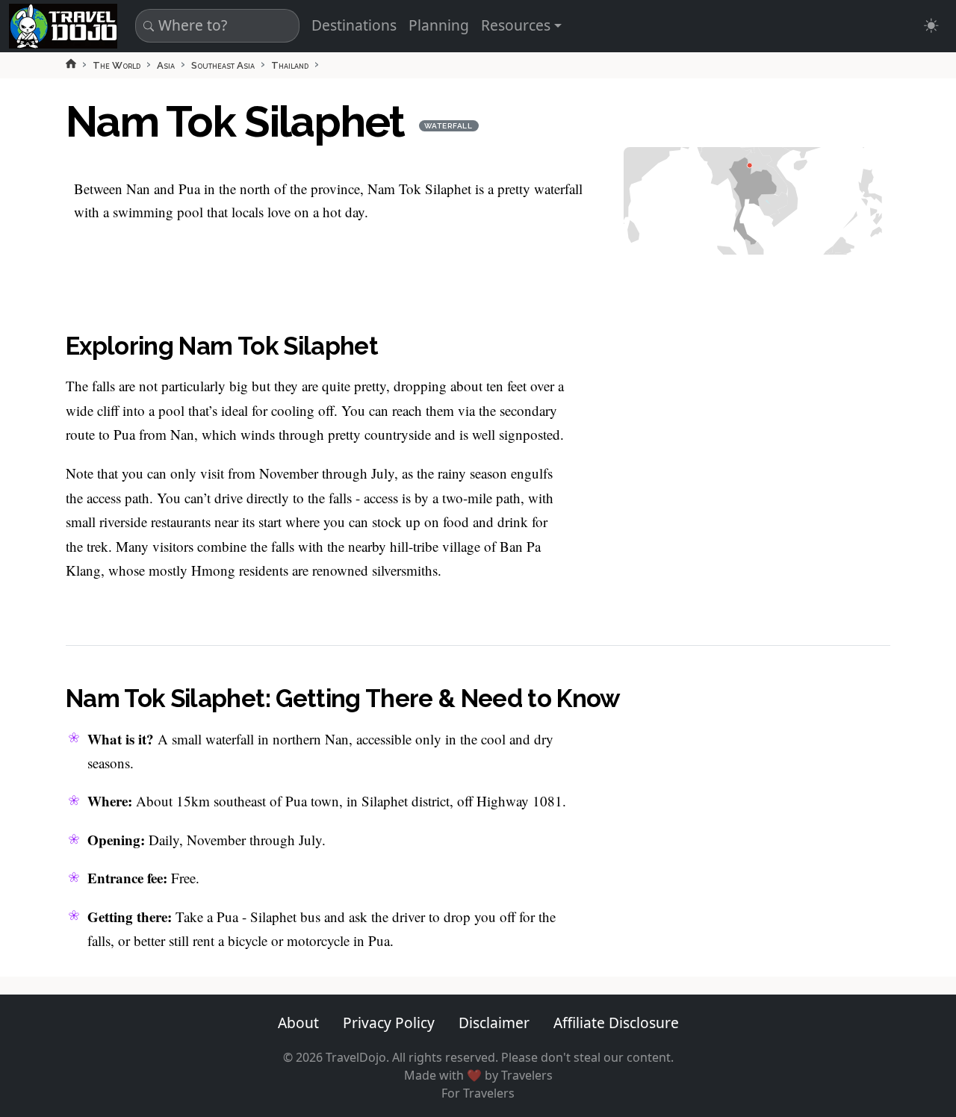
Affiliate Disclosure (616, 1022)
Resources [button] (515, 25)
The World (116, 65)
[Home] (71, 63)
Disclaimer (494, 1022)
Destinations (354, 25)
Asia (166, 65)
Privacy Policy (389, 1022)
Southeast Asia (223, 65)
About (298, 1022)
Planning (439, 25)
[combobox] (215, 26)
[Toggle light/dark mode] (931, 26)
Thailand (289, 65)
